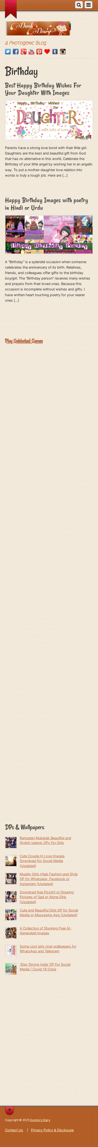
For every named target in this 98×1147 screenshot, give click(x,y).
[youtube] (31, 52)
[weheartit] (47, 52)
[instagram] (63, 52)
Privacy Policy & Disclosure (52, 1130)
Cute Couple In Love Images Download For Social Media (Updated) (42, 860)
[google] (23, 52)
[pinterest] (39, 52)
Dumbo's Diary (40, 1120)
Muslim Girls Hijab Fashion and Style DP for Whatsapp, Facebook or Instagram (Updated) (49, 879)
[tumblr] (55, 52)
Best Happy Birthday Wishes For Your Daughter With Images (43, 89)
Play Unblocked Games (24, 340)
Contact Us (14, 1130)
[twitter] (8, 52)
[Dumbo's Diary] (38, 32)
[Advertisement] (49, 400)
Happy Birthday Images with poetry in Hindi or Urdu (46, 204)
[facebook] (16, 52)
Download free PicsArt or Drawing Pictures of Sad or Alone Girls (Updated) (47, 897)
